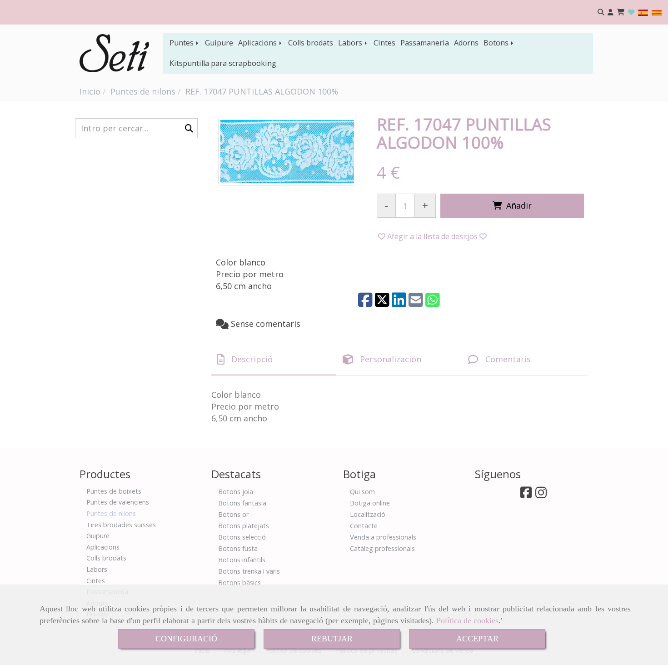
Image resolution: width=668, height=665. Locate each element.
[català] (657, 12)
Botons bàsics (239, 582)
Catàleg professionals (382, 548)
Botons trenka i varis (249, 571)
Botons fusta (238, 548)
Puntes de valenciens (117, 502)
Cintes (384, 43)
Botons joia (235, 491)
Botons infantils (241, 559)
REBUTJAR (332, 638)
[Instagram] (541, 494)
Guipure (219, 43)
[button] (610, 12)
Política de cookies (467, 620)
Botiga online (370, 503)
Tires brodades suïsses (121, 524)
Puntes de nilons (111, 513)
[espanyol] (643, 12)
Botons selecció (242, 537)
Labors (351, 43)
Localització (367, 514)
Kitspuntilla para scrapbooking (222, 63)
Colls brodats (310, 43)
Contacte (364, 525)
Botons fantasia (242, 503)
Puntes (182, 43)
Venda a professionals (383, 537)
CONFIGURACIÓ (186, 638)
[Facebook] (526, 494)
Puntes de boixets (113, 491)
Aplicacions (258, 43)
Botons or (233, 514)
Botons (497, 43)
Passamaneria (424, 43)
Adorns (466, 43)
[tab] (273, 360)
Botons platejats (243, 525)
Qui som (362, 491)
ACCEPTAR (477, 638)
